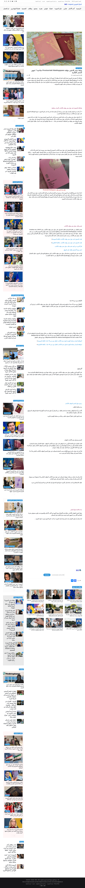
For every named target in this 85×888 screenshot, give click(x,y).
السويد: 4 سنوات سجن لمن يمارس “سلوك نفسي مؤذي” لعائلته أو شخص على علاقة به (14, 250)
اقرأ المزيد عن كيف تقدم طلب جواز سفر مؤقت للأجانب (68, 246)
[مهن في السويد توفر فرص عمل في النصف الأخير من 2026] (20, 384)
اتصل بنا (43, 1)
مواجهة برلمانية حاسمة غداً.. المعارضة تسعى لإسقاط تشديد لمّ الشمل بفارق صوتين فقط (10, 312)
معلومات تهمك (78, 68)
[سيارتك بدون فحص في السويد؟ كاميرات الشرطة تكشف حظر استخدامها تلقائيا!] (54, 608)
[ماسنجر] (72, 580)
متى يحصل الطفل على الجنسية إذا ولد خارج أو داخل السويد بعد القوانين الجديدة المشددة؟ (13, 417)
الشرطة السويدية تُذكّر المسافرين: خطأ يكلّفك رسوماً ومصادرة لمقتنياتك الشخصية (10, 646)
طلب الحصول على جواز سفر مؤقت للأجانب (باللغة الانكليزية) (67, 242)
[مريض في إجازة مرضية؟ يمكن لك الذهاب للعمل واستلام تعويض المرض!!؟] (73, 594)
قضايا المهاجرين (15, 8)
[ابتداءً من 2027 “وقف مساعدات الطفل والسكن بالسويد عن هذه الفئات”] (20, 169)
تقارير (65, 8)
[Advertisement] (54, 21)
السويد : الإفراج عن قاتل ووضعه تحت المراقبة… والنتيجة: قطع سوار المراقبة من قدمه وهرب (10, 705)
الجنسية (24, 8)
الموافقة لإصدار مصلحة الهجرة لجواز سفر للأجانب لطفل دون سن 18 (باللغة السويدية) (59, 341)
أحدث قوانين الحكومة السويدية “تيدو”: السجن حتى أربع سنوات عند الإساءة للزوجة (14, 197)
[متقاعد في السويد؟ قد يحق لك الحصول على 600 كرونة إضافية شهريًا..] (19, 602)
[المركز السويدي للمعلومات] (42, 5)
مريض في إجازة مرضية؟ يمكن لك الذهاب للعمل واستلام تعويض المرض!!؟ (10, 626)
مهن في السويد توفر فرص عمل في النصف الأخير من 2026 (10, 384)
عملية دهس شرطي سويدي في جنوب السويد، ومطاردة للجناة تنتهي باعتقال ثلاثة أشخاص (9, 723)
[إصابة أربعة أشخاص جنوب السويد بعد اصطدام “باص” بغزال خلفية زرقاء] (20, 713)
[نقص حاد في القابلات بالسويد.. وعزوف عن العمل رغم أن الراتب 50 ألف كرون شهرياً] (20, 376)
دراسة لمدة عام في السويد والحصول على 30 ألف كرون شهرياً (10, 391)
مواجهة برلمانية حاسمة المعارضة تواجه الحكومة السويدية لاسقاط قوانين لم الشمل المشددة (14, 215)
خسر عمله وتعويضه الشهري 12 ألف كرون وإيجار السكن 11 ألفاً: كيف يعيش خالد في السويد (10, 151)
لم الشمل (6, 8)
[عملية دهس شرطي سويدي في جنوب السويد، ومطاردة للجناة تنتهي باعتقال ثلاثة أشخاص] (20, 721)
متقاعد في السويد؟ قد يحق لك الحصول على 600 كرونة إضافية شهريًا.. (9, 604)
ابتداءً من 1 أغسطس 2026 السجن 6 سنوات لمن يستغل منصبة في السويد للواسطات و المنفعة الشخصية (14, 285)
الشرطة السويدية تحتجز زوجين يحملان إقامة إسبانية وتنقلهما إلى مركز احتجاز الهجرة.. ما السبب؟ (14, 551)
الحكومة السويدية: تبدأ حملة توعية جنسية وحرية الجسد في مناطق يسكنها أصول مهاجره (14, 831)
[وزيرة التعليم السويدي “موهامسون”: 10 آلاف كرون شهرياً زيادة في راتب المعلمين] (20, 140)
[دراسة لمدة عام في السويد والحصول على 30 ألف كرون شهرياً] (20, 390)
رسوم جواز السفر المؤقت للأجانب (73, 403)
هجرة (40, 8)
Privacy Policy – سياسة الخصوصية (64, 1)
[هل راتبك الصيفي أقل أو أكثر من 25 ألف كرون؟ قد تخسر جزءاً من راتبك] (54, 594)
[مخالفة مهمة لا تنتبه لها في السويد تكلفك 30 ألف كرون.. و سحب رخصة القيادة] (73, 608)
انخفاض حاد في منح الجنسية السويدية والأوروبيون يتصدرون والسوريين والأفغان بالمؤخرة (14, 472)
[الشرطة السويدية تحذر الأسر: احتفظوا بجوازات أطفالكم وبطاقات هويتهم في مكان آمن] (20, 130)
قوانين (46, 8)
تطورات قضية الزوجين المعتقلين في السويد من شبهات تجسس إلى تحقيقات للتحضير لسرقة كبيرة (10, 695)
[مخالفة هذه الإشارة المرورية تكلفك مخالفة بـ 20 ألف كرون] (73, 623)
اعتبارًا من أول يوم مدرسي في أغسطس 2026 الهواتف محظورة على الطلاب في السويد (14, 267)
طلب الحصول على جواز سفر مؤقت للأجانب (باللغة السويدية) (67, 239)
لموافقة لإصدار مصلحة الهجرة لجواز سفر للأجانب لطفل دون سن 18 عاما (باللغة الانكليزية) (59, 344)
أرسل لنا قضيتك (38, 1)
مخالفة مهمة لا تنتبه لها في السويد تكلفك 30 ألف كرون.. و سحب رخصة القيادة (9, 656)
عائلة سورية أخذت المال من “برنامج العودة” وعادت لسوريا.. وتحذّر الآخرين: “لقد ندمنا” (14, 749)
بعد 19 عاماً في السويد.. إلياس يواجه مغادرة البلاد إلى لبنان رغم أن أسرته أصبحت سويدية (10, 302)
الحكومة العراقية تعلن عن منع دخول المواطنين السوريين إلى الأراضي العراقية (14, 766)
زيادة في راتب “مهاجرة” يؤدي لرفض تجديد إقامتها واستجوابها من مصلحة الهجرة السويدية (9, 161)
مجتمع (35, 8)
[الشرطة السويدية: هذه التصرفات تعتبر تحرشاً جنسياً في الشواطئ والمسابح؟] (54, 623)
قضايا (51, 8)
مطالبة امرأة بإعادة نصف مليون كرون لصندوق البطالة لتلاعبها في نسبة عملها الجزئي (15, 83)
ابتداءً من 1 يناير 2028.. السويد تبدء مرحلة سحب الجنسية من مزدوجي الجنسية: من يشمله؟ (15, 232)
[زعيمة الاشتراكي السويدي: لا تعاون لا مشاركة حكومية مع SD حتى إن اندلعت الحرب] (20, 334)
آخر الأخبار (72, 8)
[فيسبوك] (75, 580)
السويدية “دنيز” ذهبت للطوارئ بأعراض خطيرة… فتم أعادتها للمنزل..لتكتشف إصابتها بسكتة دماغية (13, 585)
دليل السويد (58, 8)
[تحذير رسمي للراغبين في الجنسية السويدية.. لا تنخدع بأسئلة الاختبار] (35, 608)
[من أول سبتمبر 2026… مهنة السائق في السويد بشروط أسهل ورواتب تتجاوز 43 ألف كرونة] (20, 367)
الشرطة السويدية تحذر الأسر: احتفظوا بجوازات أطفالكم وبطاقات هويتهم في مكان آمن (14, 30)
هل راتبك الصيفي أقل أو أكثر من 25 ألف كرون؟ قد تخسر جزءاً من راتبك (10, 636)
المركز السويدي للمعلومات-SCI (76, 75)
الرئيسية (78, 8)
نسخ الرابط (47, 574)
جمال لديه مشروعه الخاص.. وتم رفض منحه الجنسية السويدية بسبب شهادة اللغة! (14, 533)
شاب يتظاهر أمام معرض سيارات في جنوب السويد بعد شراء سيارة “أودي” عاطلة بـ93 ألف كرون (14, 568)
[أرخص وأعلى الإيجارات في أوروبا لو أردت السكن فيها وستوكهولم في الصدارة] (35, 623)
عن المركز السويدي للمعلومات (51, 1)
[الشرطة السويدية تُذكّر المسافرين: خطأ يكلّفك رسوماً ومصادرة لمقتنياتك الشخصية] (35, 594)
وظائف (30, 8)
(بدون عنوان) (21, 118)
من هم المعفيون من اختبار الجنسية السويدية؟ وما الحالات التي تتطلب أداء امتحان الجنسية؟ (15, 453)
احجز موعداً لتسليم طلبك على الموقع (73, 250)
